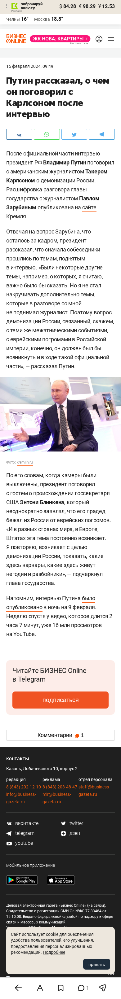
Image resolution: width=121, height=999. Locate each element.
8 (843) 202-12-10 (23, 786)
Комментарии (61, 735)
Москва (42, 19)
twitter (75, 823)
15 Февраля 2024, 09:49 (29, 66)
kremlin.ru (25, 462)
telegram (24, 833)
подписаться (61, 699)
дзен (74, 833)
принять (96, 964)
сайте (89, 207)
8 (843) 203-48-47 (60, 786)
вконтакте (26, 823)
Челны (13, 19)
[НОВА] (58, 38)
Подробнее (54, 952)
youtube (23, 843)
